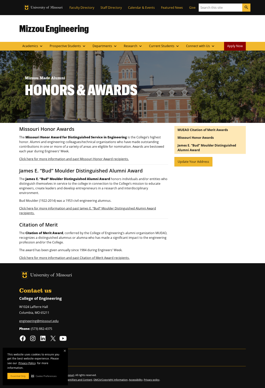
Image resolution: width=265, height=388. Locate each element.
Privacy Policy (27, 363)
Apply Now (235, 46)
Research (133, 46)
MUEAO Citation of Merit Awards (203, 130)
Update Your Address (193, 162)
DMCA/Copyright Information (111, 379)
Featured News (172, 7)
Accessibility (136, 379)
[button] (43, 376)
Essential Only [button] (18, 376)
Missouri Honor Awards (196, 137)
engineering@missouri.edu (39, 321)
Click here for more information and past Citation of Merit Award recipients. (74, 258)
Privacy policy (151, 379)
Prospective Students (68, 46)
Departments (105, 46)
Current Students (164, 46)
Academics (32, 46)
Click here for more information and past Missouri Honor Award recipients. (74, 159)
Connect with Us (200, 46)
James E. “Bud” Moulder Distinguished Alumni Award (207, 147)
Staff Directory (111, 7)
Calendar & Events (141, 7)
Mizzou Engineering (54, 28)
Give (192, 7)
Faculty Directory (81, 7)
